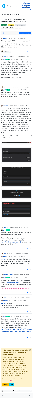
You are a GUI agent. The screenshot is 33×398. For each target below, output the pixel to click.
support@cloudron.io (12, 282)
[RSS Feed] (20, 28)
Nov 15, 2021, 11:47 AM (20, 38)
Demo (24, 7)
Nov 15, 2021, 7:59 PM (21, 59)
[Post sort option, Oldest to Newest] (3, 33)
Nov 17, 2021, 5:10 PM (21, 277)
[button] (2, 395)
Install (29, 9)
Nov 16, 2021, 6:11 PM (19, 105)
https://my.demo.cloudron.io (10, 242)
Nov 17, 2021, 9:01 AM (19, 256)
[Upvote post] (27, 51)
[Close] (30, 350)
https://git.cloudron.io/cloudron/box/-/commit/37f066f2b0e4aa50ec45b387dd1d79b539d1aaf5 (16, 330)
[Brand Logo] (4, 6)
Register (5, 384)
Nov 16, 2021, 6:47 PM (21, 230)
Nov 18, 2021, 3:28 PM (20, 300)
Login (11, 384)
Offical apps (26, 3)
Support (12, 25)
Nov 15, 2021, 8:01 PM (21, 90)
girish (4, 59)
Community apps (25, 5)
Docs (28, 7)
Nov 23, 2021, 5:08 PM (22, 316)
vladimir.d (5, 38)
